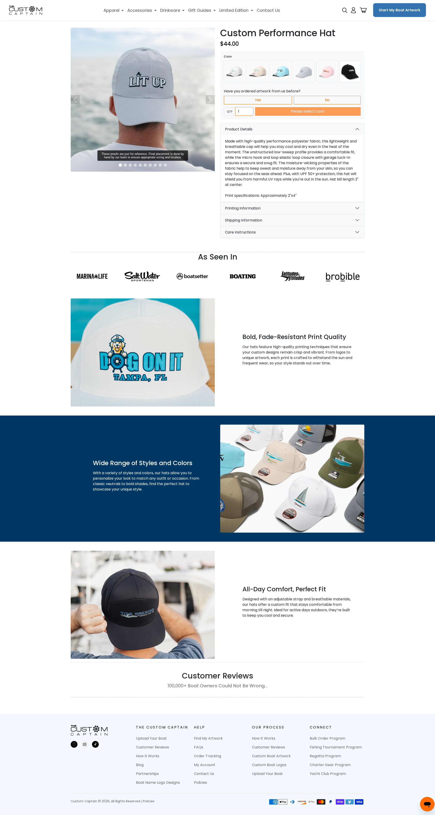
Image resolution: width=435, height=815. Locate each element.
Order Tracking (207, 756)
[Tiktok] (95, 744)
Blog (140, 764)
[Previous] (75, 99)
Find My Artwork (208, 738)
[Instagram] (84, 744)
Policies (200, 782)
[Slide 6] (145, 165)
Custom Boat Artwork (271, 756)
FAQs (198, 747)
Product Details (238, 129)
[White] (234, 71)
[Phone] (74, 744)
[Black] (350, 71)
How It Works (147, 756)
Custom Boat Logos (269, 764)
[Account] (353, 10)
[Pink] (327, 71)
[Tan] (257, 71)
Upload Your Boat (151, 738)
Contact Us (204, 773)
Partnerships (147, 773)
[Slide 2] (125, 165)
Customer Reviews (152, 747)
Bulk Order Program (327, 738)
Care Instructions (240, 232)
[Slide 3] (130, 165)
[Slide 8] (155, 165)
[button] (114, 10)
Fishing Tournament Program (336, 747)
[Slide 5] (140, 165)
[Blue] (280, 71)
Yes (258, 100)
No (327, 100)
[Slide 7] (150, 165)
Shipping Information (243, 220)
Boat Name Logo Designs (158, 782)
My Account (204, 764)
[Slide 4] (135, 165)
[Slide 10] (165, 165)
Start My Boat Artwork (399, 10)
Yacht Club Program (328, 773)
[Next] (210, 99)
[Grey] (303, 71)
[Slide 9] (160, 165)
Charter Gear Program (330, 764)
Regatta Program (325, 756)
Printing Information (243, 208)
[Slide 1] (120, 165)
